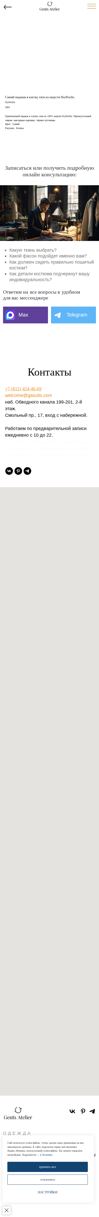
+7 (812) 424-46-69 (23, 388)
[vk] (9, 471)
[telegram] (27, 471)
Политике (47, 1154)
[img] (49, 6)
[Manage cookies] (7, 1210)
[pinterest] (18, 471)
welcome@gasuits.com (28, 395)
